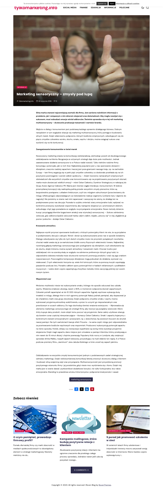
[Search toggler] (147, 7)
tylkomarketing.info (35, 7)
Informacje (110, 7)
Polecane (124, 7)
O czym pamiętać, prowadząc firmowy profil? (32, 438)
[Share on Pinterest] (92, 389)
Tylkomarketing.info (26, 101)
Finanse (84, 7)
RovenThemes (105, 485)
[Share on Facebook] (76, 389)
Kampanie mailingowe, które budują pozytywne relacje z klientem (78, 442)
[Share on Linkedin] (87, 389)
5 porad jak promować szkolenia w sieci (127, 438)
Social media (70, 7)
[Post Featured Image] (35, 419)
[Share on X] (82, 389)
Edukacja (96, 7)
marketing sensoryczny (81, 379)
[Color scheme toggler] (142, 7)
